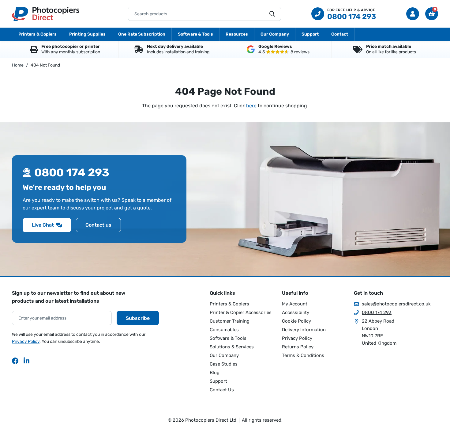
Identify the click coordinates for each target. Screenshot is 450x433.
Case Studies (224, 364)
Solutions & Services (232, 347)
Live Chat (43, 225)
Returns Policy (297, 347)
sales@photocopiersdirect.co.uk (396, 304)
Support (310, 34)
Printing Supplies (87, 34)
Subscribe (138, 318)
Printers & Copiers (37, 34)
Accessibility (295, 312)
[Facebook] (15, 360)
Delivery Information (304, 329)
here (251, 106)
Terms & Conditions (303, 355)
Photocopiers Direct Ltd (45, 14)
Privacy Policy (25, 341)
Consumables (224, 329)
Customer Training (229, 321)
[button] (431, 13)
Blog (214, 372)
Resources (237, 34)
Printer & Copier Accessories (241, 312)
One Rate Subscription (141, 34)
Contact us (98, 225)
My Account (294, 304)
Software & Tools (195, 34)
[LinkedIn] (27, 360)
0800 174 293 (377, 312)
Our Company (275, 34)
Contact (339, 34)
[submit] (272, 14)
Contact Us (222, 390)
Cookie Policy (296, 321)
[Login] (412, 13)
